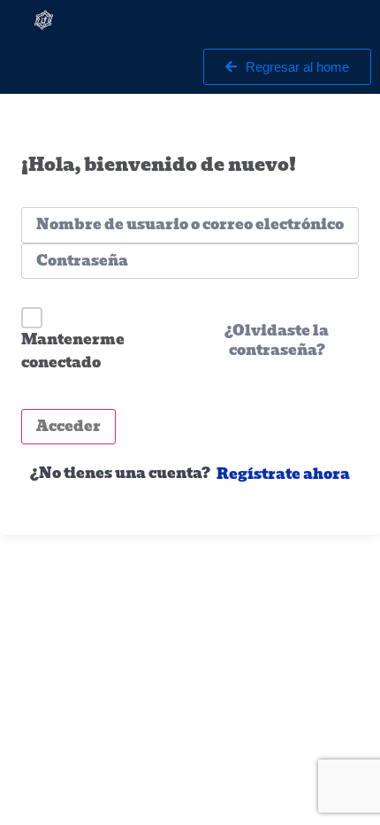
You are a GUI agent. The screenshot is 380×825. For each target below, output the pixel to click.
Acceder (68, 426)
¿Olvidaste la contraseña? (276, 340)
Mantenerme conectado (73, 351)
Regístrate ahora (283, 474)
